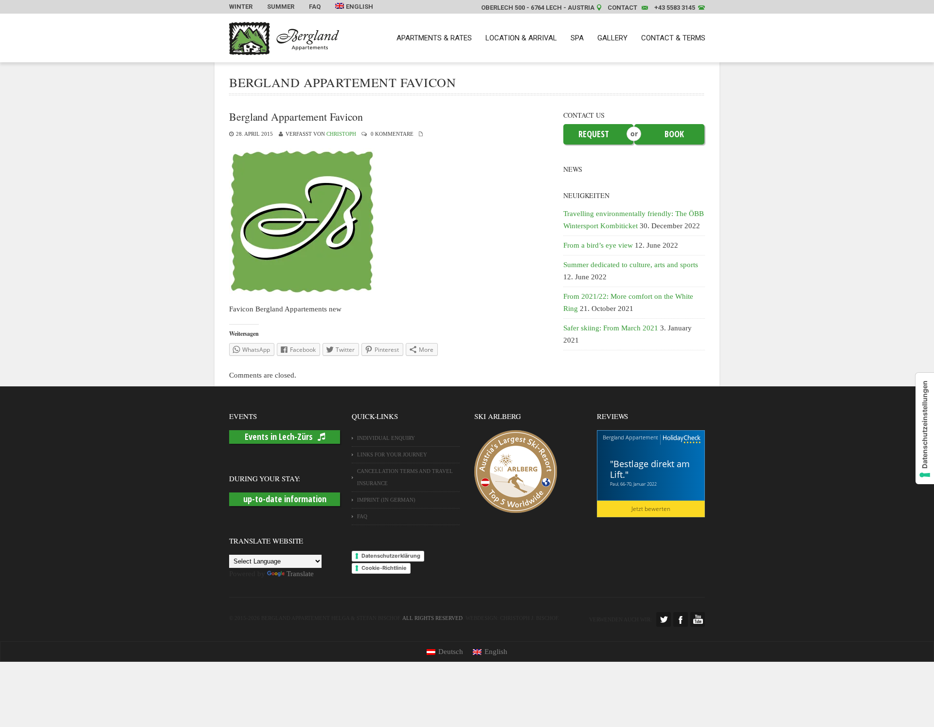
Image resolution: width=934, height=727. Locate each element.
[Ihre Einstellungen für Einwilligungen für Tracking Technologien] (925, 428)
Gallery (612, 38)
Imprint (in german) (386, 500)
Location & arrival (521, 38)
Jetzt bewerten (650, 509)
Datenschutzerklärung (390, 555)
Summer (280, 6)
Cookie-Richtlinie (384, 567)
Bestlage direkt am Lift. (650, 469)
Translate (300, 574)
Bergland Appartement (630, 437)
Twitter (663, 619)
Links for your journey (392, 454)
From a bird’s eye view (598, 245)
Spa (577, 38)
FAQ (315, 6)
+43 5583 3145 (674, 7)
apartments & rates (434, 38)
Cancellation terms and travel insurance (405, 477)
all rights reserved (432, 618)
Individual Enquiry (386, 438)
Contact (622, 7)
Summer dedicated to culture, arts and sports (630, 265)
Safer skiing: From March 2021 (610, 328)
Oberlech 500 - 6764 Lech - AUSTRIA (537, 7)
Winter (240, 6)
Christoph (341, 134)
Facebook (680, 619)
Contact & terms (673, 38)
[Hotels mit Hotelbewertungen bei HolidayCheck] (680, 440)
